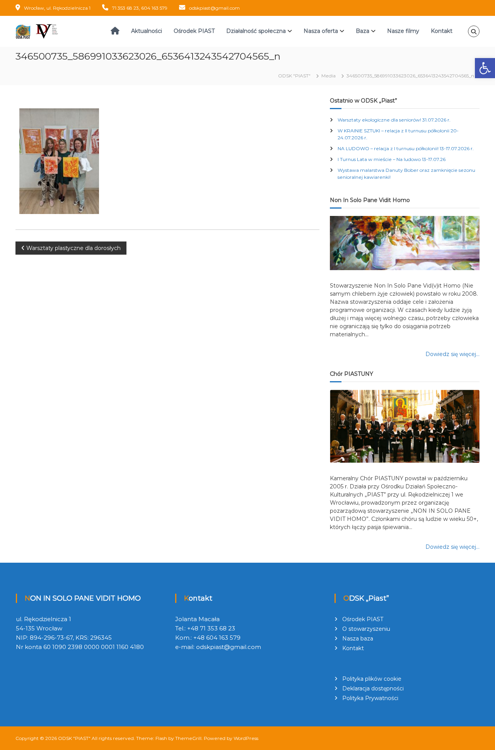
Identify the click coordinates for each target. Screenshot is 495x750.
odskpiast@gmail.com (214, 8)
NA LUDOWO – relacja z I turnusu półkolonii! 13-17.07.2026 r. (406, 148)
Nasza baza (357, 638)
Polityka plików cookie (371, 678)
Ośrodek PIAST (194, 30)
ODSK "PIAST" (74, 738)
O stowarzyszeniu (366, 628)
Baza (362, 30)
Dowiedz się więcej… (452, 354)
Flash (161, 738)
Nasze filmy (403, 30)
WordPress (246, 738)
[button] (485, 68)
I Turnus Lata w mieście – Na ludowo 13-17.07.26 (392, 159)
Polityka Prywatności (370, 698)
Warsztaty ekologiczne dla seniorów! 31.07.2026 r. (394, 120)
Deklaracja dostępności (373, 688)
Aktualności (146, 30)
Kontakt (441, 30)
